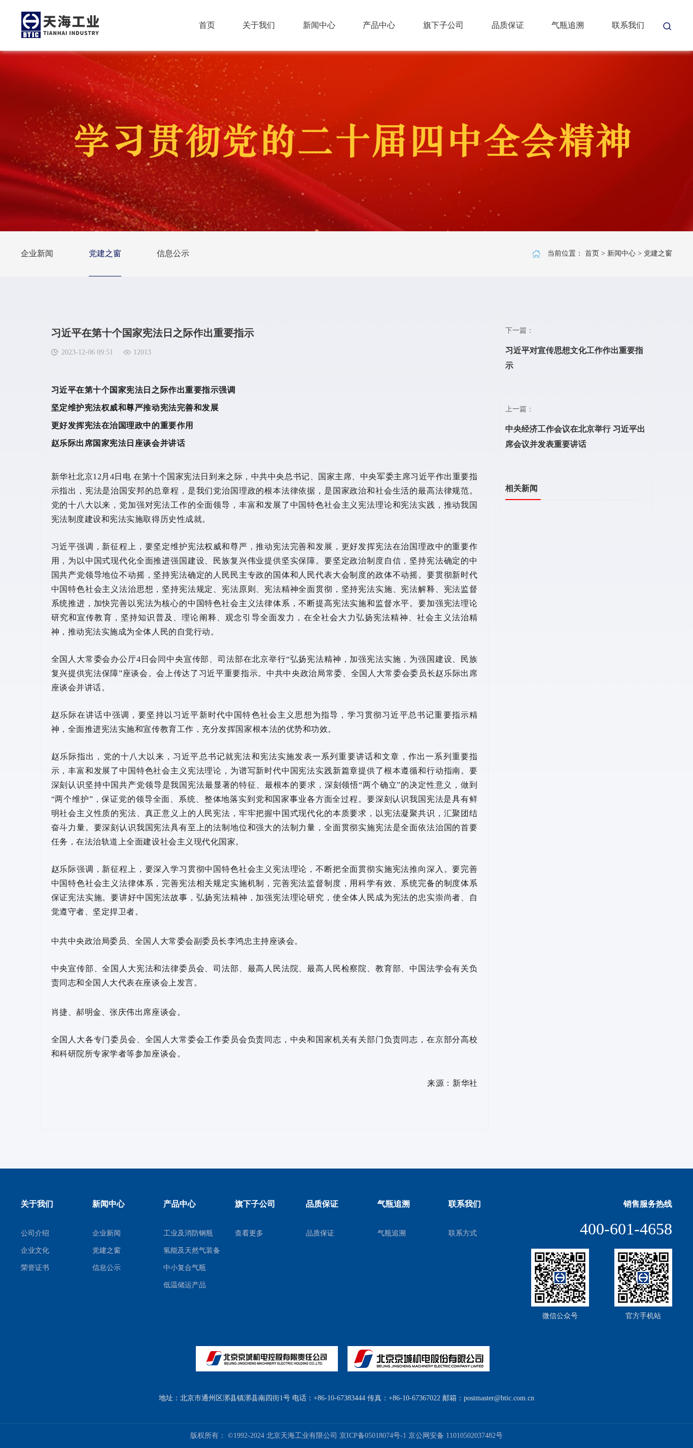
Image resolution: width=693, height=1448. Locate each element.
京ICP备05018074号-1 (372, 1435)
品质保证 (508, 25)
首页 (207, 25)
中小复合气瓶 (184, 1268)
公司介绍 (35, 1233)
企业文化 (35, 1250)
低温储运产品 (184, 1285)
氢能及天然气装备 (191, 1250)
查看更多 (249, 1233)
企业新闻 (37, 253)
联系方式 (462, 1233)
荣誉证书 (35, 1268)
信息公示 (173, 253)
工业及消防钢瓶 (188, 1233)
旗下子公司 (443, 25)
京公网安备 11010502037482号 (455, 1435)
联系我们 (628, 25)
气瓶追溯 (567, 25)
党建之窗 (105, 253)
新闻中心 (319, 25)
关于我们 (258, 25)
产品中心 (379, 25)
